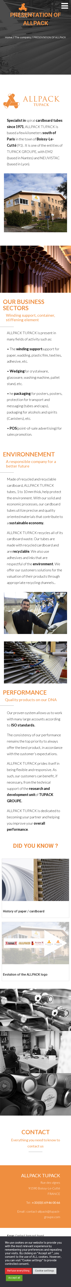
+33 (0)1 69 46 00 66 (46, 1202)
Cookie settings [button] (44, 1270)
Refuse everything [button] (18, 1270)
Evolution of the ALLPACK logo (25, 974)
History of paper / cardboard (23, 911)
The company (23, 37)
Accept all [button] (14, 1278)
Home (8, 37)
